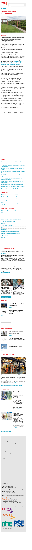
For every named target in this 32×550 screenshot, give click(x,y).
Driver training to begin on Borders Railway (11, 188)
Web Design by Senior (7, 528)
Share (15, 112)
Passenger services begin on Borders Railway (12, 184)
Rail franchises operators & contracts (10, 231)
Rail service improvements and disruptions (11, 219)
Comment (22, 112)
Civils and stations (5, 215)
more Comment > (6, 297)
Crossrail (3, 223)
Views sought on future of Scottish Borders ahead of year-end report (13, 166)
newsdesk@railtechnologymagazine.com (15, 495)
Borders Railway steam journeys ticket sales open (13, 186)
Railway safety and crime (7, 212)
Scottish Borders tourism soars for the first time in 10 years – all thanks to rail (13, 175)
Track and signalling (5, 217)
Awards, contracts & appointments (9, 240)
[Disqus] (13, 136)
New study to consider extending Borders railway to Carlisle (13, 172)
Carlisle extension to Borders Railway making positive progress (11, 162)
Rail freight (3, 237)
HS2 (2, 227)
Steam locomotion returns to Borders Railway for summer (12, 169)
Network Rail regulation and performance (10, 233)
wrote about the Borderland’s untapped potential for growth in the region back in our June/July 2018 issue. (12, 63)
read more (3, 259)
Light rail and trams (5, 235)
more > (10, 307)
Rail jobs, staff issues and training (9, 210)
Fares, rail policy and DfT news (8, 221)
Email (9, 112)
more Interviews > (6, 431)
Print (4, 112)
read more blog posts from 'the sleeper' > (11, 385)
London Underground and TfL (8, 225)
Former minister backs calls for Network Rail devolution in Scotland (11, 179)
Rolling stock (4, 229)
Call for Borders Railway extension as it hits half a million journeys (12, 182)
